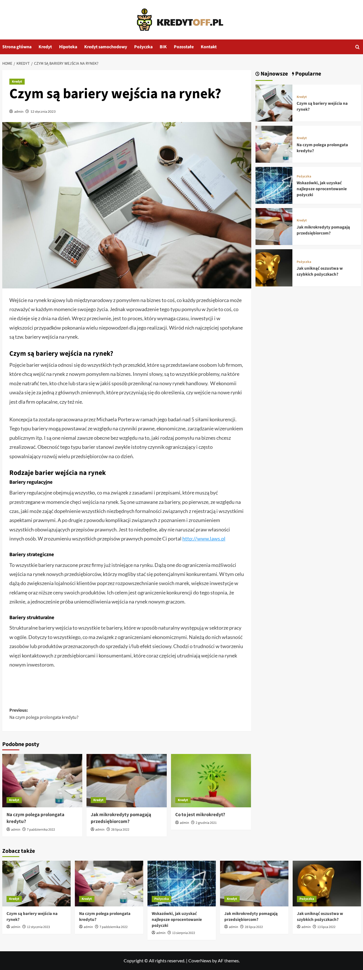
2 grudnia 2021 (206, 822)
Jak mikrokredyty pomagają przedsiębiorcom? (121, 818)
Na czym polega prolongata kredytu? (35, 818)
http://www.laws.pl (203, 538)
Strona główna (16, 47)
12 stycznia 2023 (43, 111)
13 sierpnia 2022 (183, 933)
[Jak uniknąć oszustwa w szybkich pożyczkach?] (274, 267)
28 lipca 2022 (120, 829)
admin (19, 111)
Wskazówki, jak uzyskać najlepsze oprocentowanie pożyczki (322, 189)
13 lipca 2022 (326, 927)
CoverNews (199, 960)
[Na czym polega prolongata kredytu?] (42, 780)
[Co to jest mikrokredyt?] (211, 780)
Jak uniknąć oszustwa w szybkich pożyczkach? (320, 271)
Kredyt (45, 47)
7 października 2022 (41, 829)
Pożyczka (143, 47)
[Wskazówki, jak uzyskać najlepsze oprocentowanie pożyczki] (274, 184)
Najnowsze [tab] (273, 74)
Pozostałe (184, 47)
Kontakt (209, 47)
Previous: (44, 714)
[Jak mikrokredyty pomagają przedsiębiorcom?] (126, 780)
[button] (357, 47)
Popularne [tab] (307, 74)
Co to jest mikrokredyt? (200, 814)
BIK (163, 47)
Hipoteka (68, 47)
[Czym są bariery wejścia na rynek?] (274, 102)
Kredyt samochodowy (105, 47)
